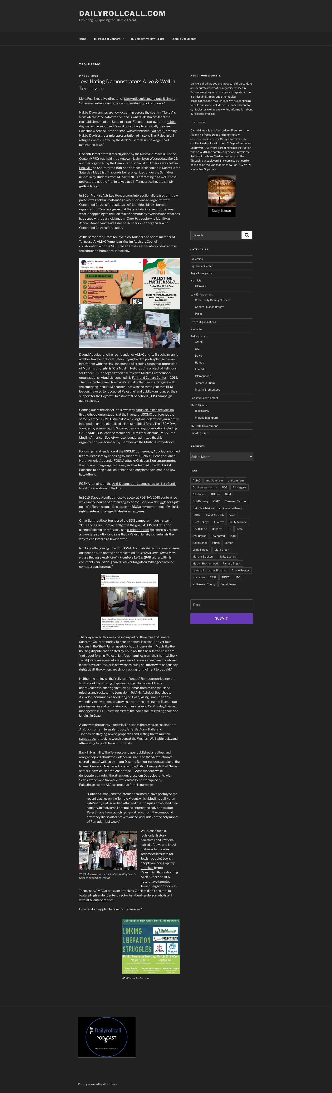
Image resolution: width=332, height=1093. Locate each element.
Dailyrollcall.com (122, 13)
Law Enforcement (201, 294)
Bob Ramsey (200, 501)
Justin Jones (200, 542)
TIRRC (226, 577)
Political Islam (198, 336)
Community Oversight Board (212, 300)
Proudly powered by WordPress (97, 1084)
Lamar (229, 542)
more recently (112, 525)
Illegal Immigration (201, 273)
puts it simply (165, 98)
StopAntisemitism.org (140, 98)
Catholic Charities (203, 508)
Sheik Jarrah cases (156, 651)
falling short (163, 711)
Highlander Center (201, 266)
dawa (232, 515)
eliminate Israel (138, 530)
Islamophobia (203, 376)
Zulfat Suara (228, 584)
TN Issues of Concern (107, 38)
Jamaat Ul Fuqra (205, 382)
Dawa (198, 355)
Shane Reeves (241, 570)
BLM (228, 494)
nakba (171, 122)
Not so (155, 131)
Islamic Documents (184, 38)
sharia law (199, 577)
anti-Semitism (214, 480)
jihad (233, 535)
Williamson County (204, 584)
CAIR (198, 348)
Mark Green (221, 549)
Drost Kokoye (201, 522)
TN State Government (204, 425)
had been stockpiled (143, 780)
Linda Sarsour (201, 549)
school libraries (218, 570)
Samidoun (167, 172)
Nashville (196, 329)
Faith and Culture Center (149, 377)
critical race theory (230, 508)
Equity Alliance (238, 522)
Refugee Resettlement (204, 397)
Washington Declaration (143, 419)
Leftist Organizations (203, 322)
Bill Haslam (199, 494)
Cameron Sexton (235, 501)
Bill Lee (215, 494)
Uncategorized (199, 433)
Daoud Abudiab (214, 515)
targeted (164, 881)
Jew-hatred (199, 535)
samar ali (198, 570)
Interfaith (200, 369)
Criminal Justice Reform (209, 306)
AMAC (199, 342)
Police (199, 313)
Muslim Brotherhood (207, 389)
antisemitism (236, 480)
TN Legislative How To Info (147, 38)
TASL (213, 577)
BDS (224, 487)
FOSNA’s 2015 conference (158, 497)
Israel (240, 528)
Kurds (216, 542)
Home (82, 38)
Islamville (201, 286)
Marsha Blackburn (206, 417)
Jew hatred (218, 535)
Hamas (199, 362)
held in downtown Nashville (125, 158)
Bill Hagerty (202, 410)
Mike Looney (228, 556)
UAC (237, 577)
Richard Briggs (232, 563)
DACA (196, 515)
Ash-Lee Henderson (205, 487)
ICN (229, 528)
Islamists (195, 280)
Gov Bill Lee (200, 528)
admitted (144, 437)
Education (196, 259)
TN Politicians (198, 405)
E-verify (219, 522)
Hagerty (217, 528)
